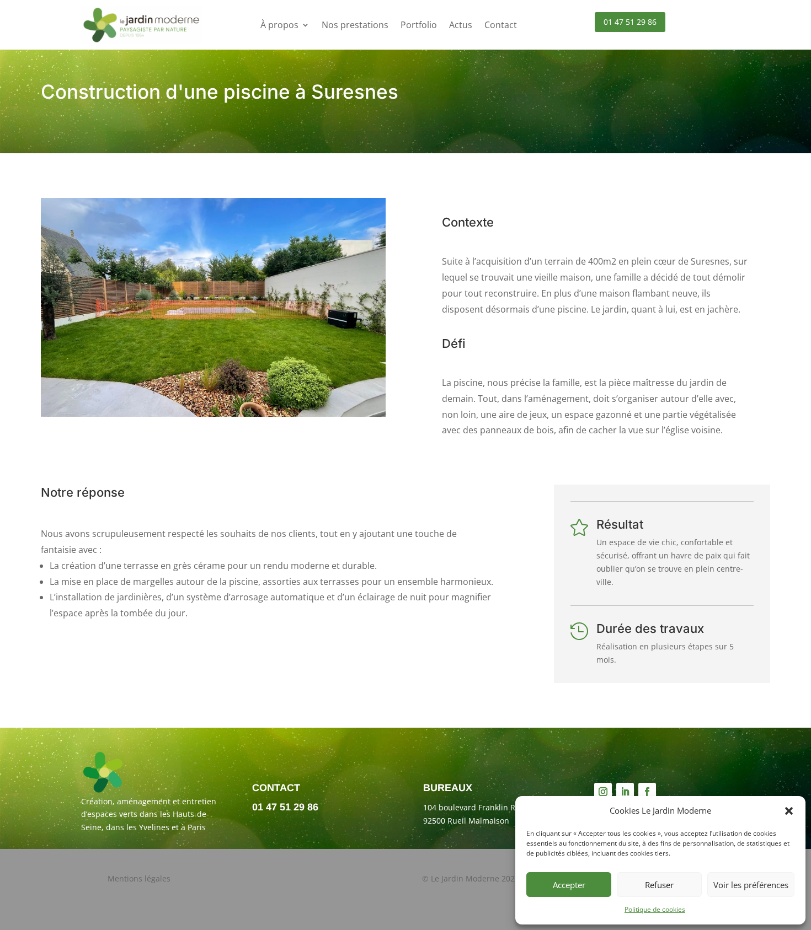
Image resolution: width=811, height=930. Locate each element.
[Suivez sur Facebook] (647, 791)
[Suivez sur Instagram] (603, 791)
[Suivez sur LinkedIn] (625, 791)
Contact (500, 25)
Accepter (569, 884)
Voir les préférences (750, 884)
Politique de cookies (655, 909)
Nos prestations (355, 25)
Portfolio (419, 25)
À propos (279, 25)
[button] (788, 810)
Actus (460, 25)
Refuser (659, 884)
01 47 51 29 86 (630, 22)
